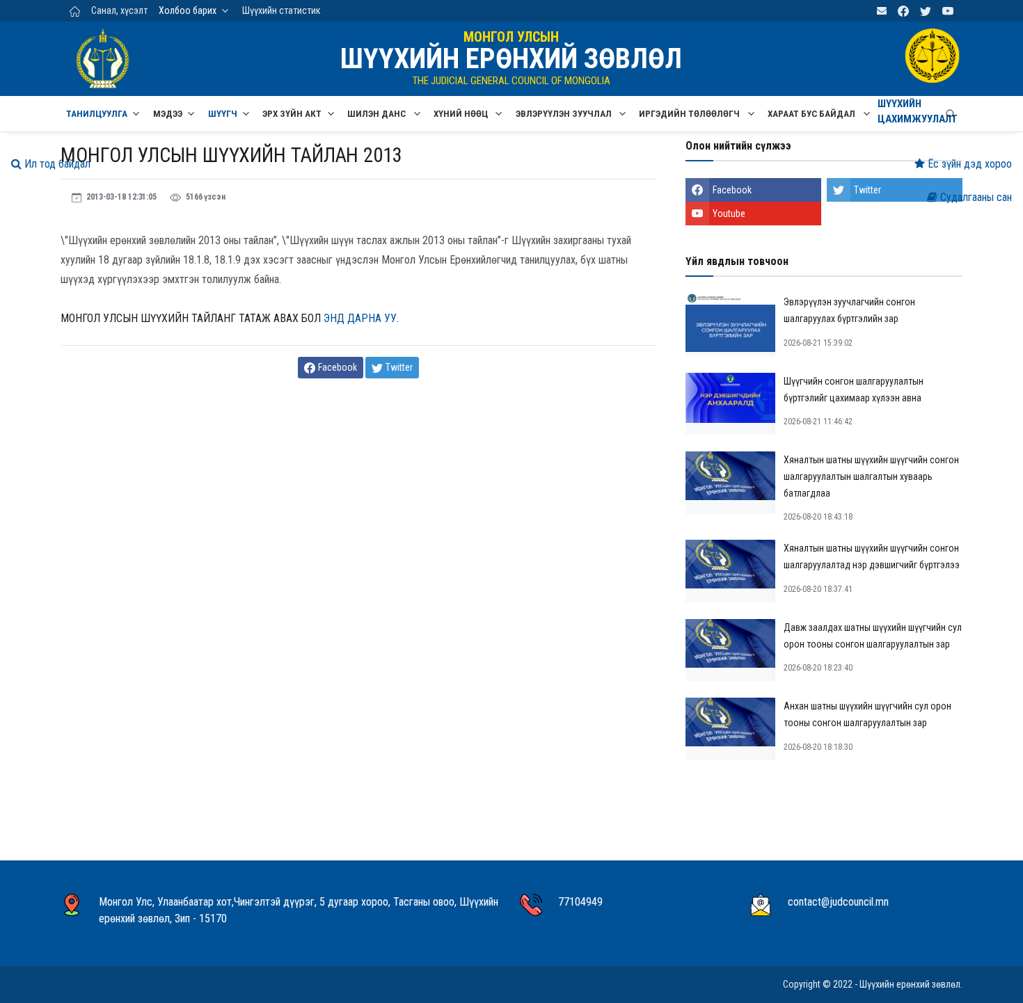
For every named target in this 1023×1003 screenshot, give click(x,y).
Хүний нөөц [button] (462, 114)
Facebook (732, 189)
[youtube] (948, 10)
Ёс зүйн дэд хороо (968, 163)
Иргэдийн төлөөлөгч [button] (690, 114)
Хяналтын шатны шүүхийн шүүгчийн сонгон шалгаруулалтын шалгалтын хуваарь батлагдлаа (871, 476)
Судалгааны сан (974, 197)
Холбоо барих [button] (187, 10)
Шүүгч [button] (222, 114)
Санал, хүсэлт (119, 10)
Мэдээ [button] (167, 114)
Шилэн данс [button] (377, 114)
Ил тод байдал (56, 163)
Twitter (867, 189)
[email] (881, 10)
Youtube (729, 213)
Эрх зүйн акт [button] (292, 114)
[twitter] (925, 10)
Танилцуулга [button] (96, 114)
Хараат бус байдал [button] (812, 114)
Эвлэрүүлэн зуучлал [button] (565, 114)
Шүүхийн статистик (281, 10)
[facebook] (903, 10)
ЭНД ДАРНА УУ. (361, 318)
